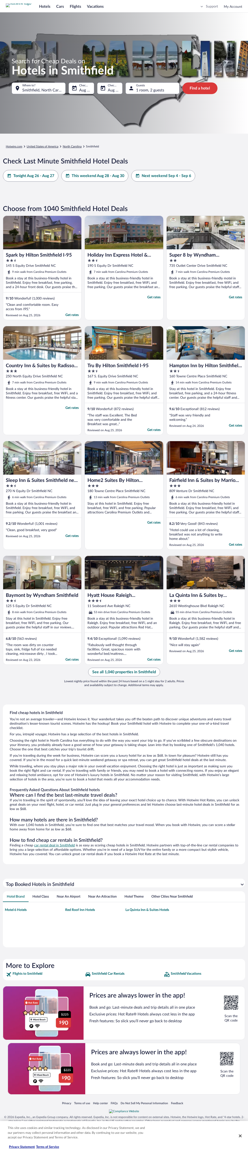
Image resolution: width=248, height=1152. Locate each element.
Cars (60, 6)
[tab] (16, 896)
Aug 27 (114, 90)
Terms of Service (47, 1147)
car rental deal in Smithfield (54, 845)
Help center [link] (100, 1103)
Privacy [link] (66, 1103)
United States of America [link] (42, 146)
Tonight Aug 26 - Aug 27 (33, 176)
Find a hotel (200, 88)
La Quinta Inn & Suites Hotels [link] (147, 910)
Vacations (95, 6)
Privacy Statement (22, 1147)
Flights (75, 6)
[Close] (240, 1136)
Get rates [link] (72, 315)
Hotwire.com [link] (14, 146)
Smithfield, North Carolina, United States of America (44, 90)
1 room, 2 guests (150, 90)
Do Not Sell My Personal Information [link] (144, 1103)
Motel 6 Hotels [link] (16, 910)
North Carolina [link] (72, 146)
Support (212, 6)
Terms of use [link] (82, 1103)
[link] (45, 974)
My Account (233, 6)
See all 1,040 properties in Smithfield (124, 672)
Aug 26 (85, 90)
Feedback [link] (177, 1103)
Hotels (44, 6)
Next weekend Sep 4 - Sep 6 (166, 176)
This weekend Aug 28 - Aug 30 (98, 176)
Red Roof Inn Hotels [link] (80, 910)
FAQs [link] (114, 1103)
